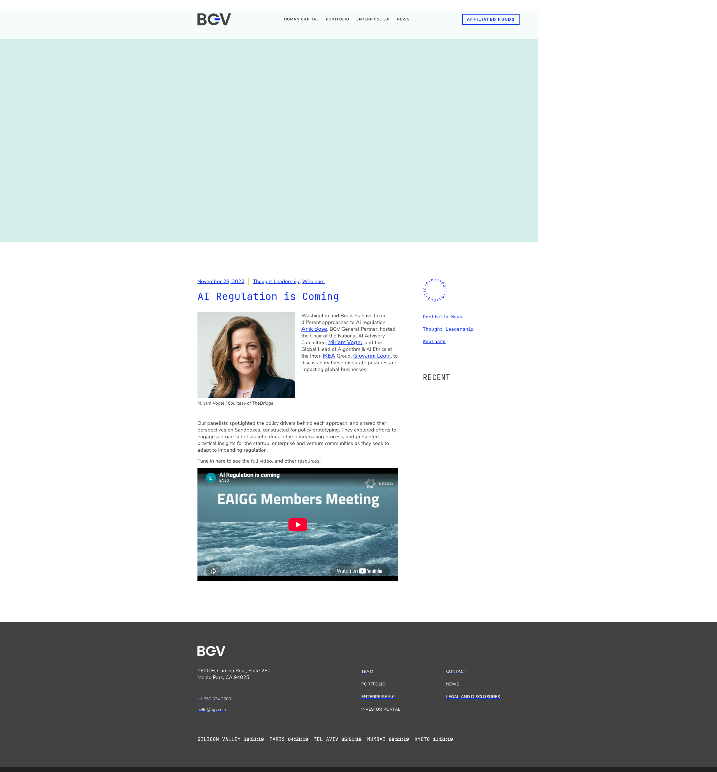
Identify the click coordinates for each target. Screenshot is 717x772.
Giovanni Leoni (372, 356)
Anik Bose (314, 329)
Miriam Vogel (345, 342)
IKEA (329, 356)
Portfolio (337, 19)
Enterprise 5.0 (373, 19)
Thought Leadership (276, 281)
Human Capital (301, 19)
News (403, 19)
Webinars (313, 281)
